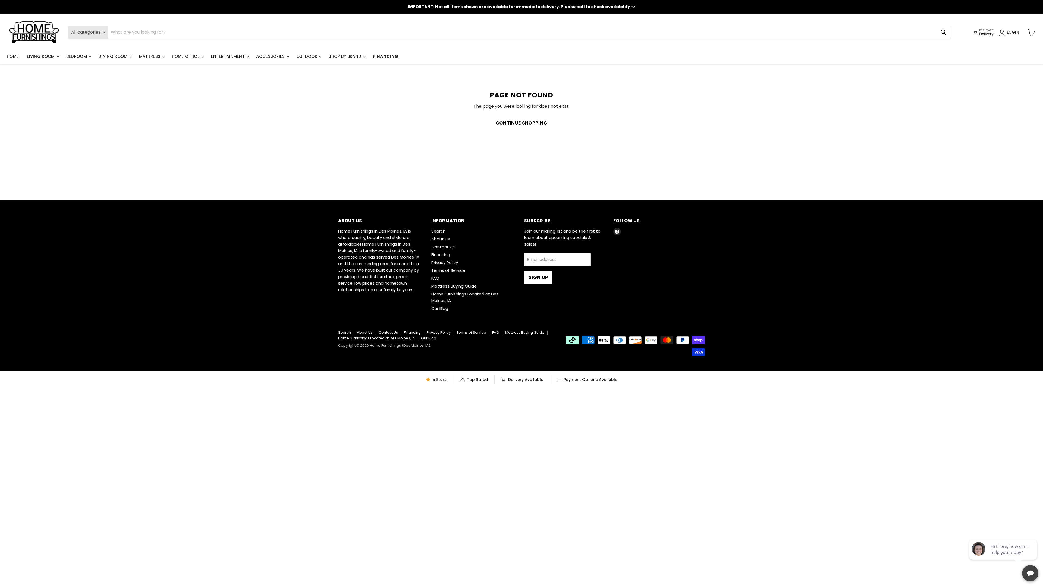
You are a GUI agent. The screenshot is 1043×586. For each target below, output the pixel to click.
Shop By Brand (345, 56)
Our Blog (439, 308)
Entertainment (228, 56)
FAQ (435, 278)
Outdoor (307, 56)
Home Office (186, 56)
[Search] (943, 32)
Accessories (271, 56)
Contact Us (443, 247)
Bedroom (77, 56)
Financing (385, 56)
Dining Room (113, 56)
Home (13, 56)
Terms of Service (448, 270)
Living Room (41, 56)
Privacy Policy (444, 262)
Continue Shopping (522, 123)
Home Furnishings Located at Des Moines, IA (376, 338)
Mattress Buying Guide (454, 286)
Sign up (538, 277)
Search (438, 231)
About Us (440, 239)
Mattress (150, 56)
